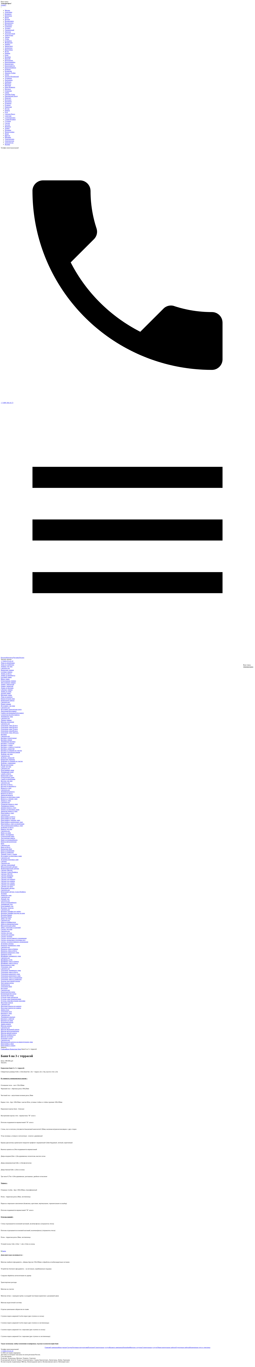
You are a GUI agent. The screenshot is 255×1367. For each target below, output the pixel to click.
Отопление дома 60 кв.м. (9, 727)
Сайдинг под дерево (8, 883)
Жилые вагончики (7, 765)
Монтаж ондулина (7, 1036)
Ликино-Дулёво (10, 73)
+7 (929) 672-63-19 (7, 661)
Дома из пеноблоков (8, 663)
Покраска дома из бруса (9, 951)
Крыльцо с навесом (7, 1019)
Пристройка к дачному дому (10, 820)
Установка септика (7, 943)
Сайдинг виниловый (8, 865)
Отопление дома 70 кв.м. (9, 729)
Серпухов (8, 116)
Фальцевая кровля (7, 1022)
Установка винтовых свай (9, 859)
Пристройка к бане (7, 1044)
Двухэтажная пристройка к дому (12, 825)
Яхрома (7, 144)
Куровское (8, 71)
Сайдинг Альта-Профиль (9, 872)
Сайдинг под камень (8, 881)
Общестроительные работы (166, 1347)
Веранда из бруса (7, 793)
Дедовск (7, 28)
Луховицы (8, 78)
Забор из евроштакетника (9, 924)
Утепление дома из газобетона (11, 979)
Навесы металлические (9, 842)
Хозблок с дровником (8, 763)
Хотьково (8, 130)
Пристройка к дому (7, 813)
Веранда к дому (6, 788)
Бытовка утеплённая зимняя (10, 752)
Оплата (21, 657)
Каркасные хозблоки (8, 759)
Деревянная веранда (8, 792)
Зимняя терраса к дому (8, 808)
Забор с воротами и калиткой (11, 927)
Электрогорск (9, 139)
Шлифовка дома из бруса (9, 963)
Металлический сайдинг (9, 867)
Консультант (62, 1347)
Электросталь (9, 141)
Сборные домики (7, 690)
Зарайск (7, 44)
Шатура (7, 135)
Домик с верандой (7, 686)
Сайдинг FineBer (6, 877)
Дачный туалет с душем (9, 854)
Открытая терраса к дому (9, 804)
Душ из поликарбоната (8, 902)
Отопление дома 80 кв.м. (9, 731)
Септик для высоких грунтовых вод (13, 940)
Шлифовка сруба (6, 960)
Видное (7, 19)
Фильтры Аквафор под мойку (11, 911)
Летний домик (6, 693)
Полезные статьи (6, 1038)
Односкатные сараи (7, 777)
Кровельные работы (7, 700)
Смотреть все (5, 668)
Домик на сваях (6, 691)
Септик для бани (6, 936)
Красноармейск (10, 62)
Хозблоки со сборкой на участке (12, 761)
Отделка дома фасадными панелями (13, 1001)
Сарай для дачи (6, 766)
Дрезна (7, 37)
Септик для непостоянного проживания (14, 942)
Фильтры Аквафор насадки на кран (13, 913)
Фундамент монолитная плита (11, 709)
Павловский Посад (11, 96)
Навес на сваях (6, 833)
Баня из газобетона (7, 852)
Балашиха (8, 14)
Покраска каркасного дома (10, 952)
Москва (7, 10)
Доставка (16, 657)
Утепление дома (6, 967)
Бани (2, 843)
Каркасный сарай (7, 775)
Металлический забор (8, 926)
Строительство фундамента (10, 715)
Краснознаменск (10, 67)
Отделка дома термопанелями (11, 999)
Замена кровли (6, 1024)
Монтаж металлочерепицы (10, 1031)
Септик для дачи (6, 933)
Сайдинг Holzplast (7, 876)
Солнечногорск (10, 117)
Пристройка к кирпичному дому (12, 822)
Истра (7, 51)
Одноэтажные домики (8, 681)
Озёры (7, 92)
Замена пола (5, 1010)
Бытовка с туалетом (7, 743)
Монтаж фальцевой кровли (10, 1029)
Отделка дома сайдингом (9, 997)
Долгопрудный (10, 33)
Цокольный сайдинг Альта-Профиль (13, 892)
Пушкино (8, 103)
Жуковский (8, 42)
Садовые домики (6, 672)
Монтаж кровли (6, 1026)
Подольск (8, 100)
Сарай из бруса (6, 774)
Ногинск (8, 89)
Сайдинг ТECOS (6, 874)
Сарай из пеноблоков (8, 779)
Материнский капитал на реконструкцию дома (17, 1042)
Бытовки (4, 734)
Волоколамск (9, 21)
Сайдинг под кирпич (8, 879)
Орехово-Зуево (10, 94)
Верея (7, 17)
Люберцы (8, 82)
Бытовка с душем (7, 745)
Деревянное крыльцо (8, 1017)
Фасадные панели (7, 1002)
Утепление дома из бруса (9, 972)
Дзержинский (9, 30)
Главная (3, 1049)
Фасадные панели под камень (11, 1008)
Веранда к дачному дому (9, 799)
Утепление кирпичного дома (11, 976)
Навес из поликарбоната (9, 840)
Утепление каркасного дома (10, 974)
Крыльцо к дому (6, 1013)
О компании (54, 1347)
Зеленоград (8, 48)
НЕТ (4, 5)
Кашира (7, 53)
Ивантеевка (9, 50)
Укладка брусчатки (7, 995)
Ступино (8, 121)
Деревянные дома (7, 716)
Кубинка (8, 69)
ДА (2, 5)
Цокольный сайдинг (8, 888)
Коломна (8, 57)
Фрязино (8, 126)
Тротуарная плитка (7, 983)
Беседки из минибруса (8, 786)
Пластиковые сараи (7, 770)
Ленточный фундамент (9, 711)
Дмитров (8, 32)
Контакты (9, 657)
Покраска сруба (6, 954)
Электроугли (9, 143)
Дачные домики (6, 720)
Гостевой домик (6, 677)
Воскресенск (9, 23)
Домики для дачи (6, 666)
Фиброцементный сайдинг (10, 868)
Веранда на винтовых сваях (10, 797)
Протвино (8, 101)
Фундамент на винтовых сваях (11, 856)
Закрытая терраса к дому (9, 811)
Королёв (7, 58)
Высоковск (8, 25)
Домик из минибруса (8, 675)
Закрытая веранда (7, 795)
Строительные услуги (101, 1347)
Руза (6, 112)
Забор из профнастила (8, 922)
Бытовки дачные (6, 740)
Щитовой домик (6, 695)
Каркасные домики (7, 670)
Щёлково (8, 137)
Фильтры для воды (7, 908)
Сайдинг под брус (7, 886)
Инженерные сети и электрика (199, 1347)
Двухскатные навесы (8, 838)
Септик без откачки (7, 935)
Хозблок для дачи (7, 754)
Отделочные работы (182, 1347)
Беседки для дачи (6, 781)
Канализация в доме (8, 965)
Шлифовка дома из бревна (10, 961)
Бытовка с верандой (7, 749)
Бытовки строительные (9, 738)
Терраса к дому (6, 800)
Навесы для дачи (6, 829)
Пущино (8, 105)
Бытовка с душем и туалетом (10, 747)
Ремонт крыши (6, 704)
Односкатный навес (7, 836)
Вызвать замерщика (116, 1347)
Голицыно (8, 26)
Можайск (8, 84)
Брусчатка (4, 988)
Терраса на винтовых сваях (10, 809)
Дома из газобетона (7, 665)
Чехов (7, 134)
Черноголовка (9, 132)
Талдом (7, 125)
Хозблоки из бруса (7, 827)
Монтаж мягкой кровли (9, 1033)
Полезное (91, 1347)
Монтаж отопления (7, 722)
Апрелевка (8, 12)
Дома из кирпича (6, 697)
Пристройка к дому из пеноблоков (12, 824)
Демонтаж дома (6, 895)
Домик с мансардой (7, 684)
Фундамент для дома (8, 706)
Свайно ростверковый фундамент (12, 713)
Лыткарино (9, 80)
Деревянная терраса (7, 806)
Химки (7, 128)
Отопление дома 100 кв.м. (10, 733)
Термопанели (5, 985)
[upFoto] (3, 1251)
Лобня (7, 75)
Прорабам (126, 1347)
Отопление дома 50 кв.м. (9, 725)
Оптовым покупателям (80, 1347)
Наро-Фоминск (10, 87)
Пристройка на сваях (8, 818)
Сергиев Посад (10, 114)
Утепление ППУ (6, 986)
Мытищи (8, 85)
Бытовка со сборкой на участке (11, 750)
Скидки (69, 1347)
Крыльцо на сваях (7, 1020)
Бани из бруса (5, 847)
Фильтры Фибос (6, 917)
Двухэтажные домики (8, 682)
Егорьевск (8, 41)
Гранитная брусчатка (8, 992)
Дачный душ (5, 899)
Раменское (8, 107)
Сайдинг (4, 861)
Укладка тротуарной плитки (10, 981)
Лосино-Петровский (12, 76)
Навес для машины (7, 834)
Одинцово (8, 91)
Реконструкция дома (8, 699)
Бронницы (8, 16)
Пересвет (8, 98)
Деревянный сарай (7, 772)
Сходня (7, 123)
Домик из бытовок (7, 688)
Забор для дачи (6, 918)
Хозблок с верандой (7, 758)
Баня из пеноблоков (7, 851)
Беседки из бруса (6, 784)
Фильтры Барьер (6, 915)
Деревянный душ (7, 904)
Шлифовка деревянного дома (11, 956)
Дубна (7, 39)
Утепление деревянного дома (11, 970)
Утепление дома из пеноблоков (11, 977)
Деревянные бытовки (8, 741)
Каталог (3, 657)
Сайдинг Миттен (6, 870)
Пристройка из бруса (8, 817)
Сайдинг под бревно (8, 884)
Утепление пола (6, 1011)
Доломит (4, 893)
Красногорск (9, 64)
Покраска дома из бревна (9, 949)
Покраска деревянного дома (10, 945)
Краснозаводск (10, 66)
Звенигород (9, 46)
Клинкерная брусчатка (8, 994)
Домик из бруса (6, 674)
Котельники (9, 60)
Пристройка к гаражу (8, 1045)
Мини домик (5, 679)
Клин (6, 55)
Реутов (7, 109)
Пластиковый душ (7, 906)
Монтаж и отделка (135, 1347)
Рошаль (7, 110)
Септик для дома (6, 929)
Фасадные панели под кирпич (11, 1006)
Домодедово (9, 35)
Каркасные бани (6, 849)
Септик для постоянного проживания (13, 938)
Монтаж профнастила (8, 1035)
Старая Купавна (10, 119)
